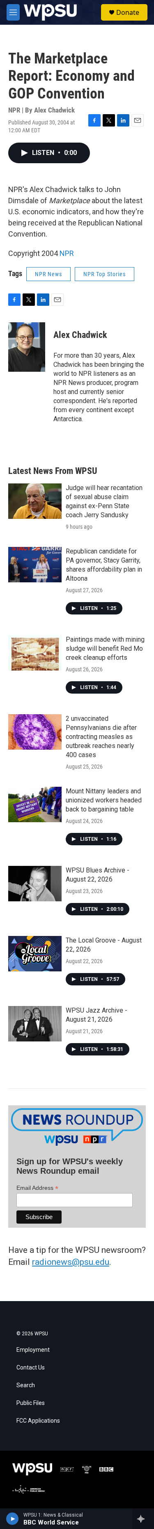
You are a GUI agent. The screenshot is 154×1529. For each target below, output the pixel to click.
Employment (33, 1350)
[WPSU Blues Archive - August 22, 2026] (35, 883)
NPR (67, 253)
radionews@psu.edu (70, 1262)
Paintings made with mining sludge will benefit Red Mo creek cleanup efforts (105, 648)
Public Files (30, 1403)
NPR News (48, 274)
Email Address (37, 1188)
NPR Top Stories (104, 274)
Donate (127, 12)
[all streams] (143, 1518)
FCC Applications (38, 1421)
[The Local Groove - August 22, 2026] (35, 953)
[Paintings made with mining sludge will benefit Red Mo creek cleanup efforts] (35, 653)
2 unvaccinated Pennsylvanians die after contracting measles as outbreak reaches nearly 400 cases (101, 737)
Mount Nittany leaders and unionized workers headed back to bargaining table (104, 800)
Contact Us (30, 1368)
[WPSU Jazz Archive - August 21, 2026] (35, 1023)
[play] (12, 1519)
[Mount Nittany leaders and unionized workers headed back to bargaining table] (35, 804)
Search (25, 1385)
